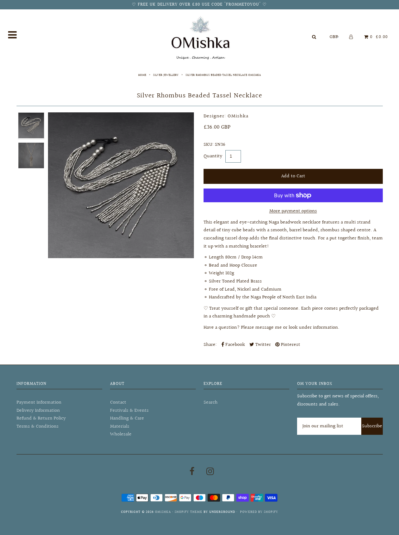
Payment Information (39, 402)
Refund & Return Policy (41, 418)
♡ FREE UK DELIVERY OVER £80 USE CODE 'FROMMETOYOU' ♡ (199, 4)
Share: (210, 345)
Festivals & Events (129, 411)
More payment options (293, 211)
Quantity (213, 156)
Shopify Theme (188, 512)
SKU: (209, 145)
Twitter (262, 345)
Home (142, 74)
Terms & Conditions (38, 426)
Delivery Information (38, 411)
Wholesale (121, 434)
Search (211, 402)
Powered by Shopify (259, 512)
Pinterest (290, 345)
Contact (118, 402)
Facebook (234, 345)
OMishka (163, 512)
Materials (119, 426)
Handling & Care (127, 418)
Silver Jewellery (166, 74)
